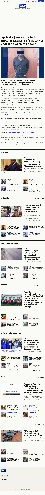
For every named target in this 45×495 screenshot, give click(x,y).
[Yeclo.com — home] (22, 6)
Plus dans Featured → (39, 285)
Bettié (32, 28)
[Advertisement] (22, 18)
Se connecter (34, 1)
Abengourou (19, 28)
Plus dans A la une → (39, 153)
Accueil (12, 28)
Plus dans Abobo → (39, 424)
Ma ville (2, 483)
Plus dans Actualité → (39, 198)
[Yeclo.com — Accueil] (3, 470)
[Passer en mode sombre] (30, 1)
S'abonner (41, 1)
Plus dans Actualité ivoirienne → (36, 244)
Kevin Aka (28, 174)
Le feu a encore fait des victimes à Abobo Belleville (21, 132)
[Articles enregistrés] (28, 1)
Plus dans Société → (39, 377)
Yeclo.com (3, 33)
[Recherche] (26, 1)
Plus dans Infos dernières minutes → (35, 333)
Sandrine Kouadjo (29, 399)
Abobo (7, 91)
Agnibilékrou (26, 28)
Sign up (2, 482)
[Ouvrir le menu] (2, 1)
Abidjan (3, 127)
